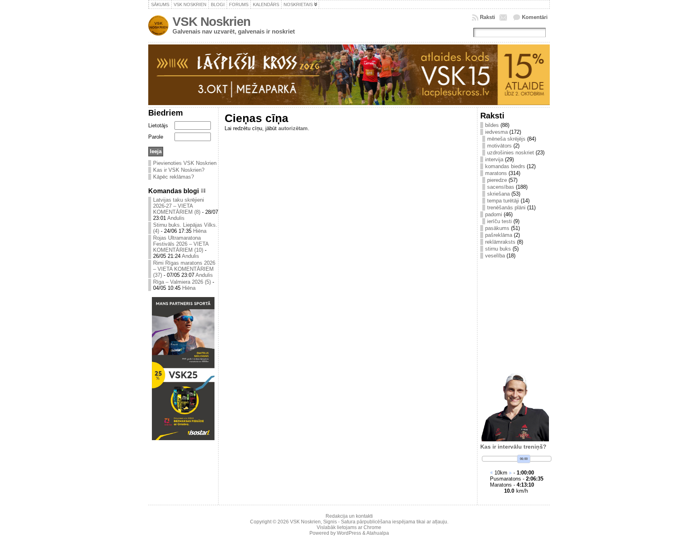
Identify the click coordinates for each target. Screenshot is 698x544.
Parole (155, 137)
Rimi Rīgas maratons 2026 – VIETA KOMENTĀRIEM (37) (184, 269)
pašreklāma (498, 235)
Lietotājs (158, 125)
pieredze (497, 180)
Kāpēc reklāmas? (173, 177)
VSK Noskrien (211, 22)
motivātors (499, 146)
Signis (330, 522)
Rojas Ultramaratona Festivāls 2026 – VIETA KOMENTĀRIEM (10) (180, 244)
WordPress (349, 533)
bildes (492, 125)
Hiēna (199, 231)
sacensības (500, 187)
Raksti (487, 17)
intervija (494, 159)
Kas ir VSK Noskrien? (178, 170)
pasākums (497, 228)
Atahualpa (377, 533)
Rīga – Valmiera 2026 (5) (182, 282)
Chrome (372, 527)
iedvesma (496, 132)
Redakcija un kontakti (349, 516)
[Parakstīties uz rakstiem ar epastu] (504, 17)
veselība (495, 256)
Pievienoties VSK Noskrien (185, 163)
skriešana (498, 194)
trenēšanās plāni (506, 208)
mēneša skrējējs (506, 139)
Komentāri (535, 17)
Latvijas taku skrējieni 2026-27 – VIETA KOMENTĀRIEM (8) (178, 206)
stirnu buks (498, 249)
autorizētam (293, 128)
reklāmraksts (500, 242)
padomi (493, 214)
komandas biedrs (505, 166)
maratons (496, 173)
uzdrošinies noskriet (510, 153)
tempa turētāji (503, 201)
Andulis (176, 218)
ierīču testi (499, 221)
